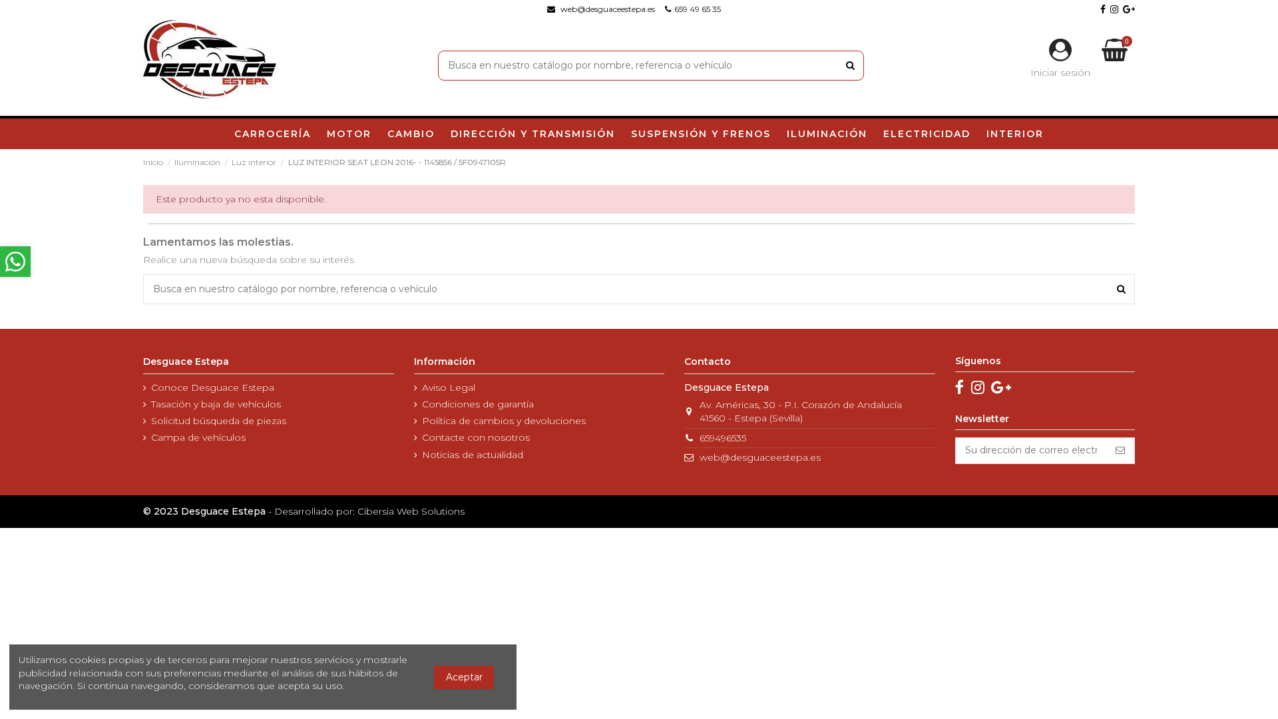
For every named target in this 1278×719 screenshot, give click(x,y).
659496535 (723, 438)
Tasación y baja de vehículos (216, 404)
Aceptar (464, 677)
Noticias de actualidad (472, 455)
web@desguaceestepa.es (760, 457)
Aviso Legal (448, 387)
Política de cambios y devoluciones (504, 421)
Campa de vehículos (198, 437)
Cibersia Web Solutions (411, 511)
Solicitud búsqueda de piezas (218, 421)
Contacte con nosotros (476, 437)
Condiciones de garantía (478, 404)
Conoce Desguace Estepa (212, 387)
